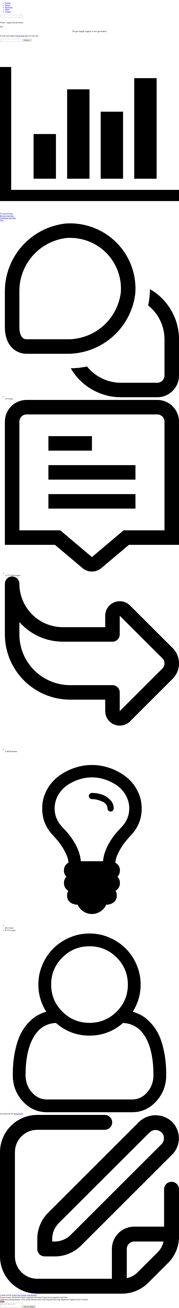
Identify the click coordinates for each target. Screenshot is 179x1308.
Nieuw (7, 5)
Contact (8, 12)
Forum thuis (20, 36)
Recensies (9, 7)
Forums (8, 3)
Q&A (7, 10)
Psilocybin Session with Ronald (24, 1295)
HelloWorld (18, 1114)
